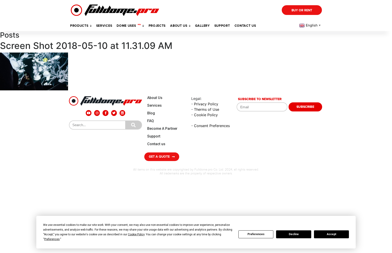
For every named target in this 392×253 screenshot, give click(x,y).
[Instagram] (97, 113)
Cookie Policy (206, 115)
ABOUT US (178, 26)
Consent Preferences (212, 125)
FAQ (150, 121)
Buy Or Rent (302, 10)
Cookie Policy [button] (136, 234)
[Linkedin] (122, 113)
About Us (154, 98)
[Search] (133, 125)
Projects (157, 26)
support (222, 26)
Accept (331, 234)
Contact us (245, 26)
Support (153, 136)
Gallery (202, 26)
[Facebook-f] (105, 113)
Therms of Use (206, 109)
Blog (151, 113)
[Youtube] (88, 113)
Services (104, 26)
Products (79, 26)
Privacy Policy (206, 104)
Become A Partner (162, 128)
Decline (294, 234)
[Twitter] (114, 113)
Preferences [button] (52, 239)
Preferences (256, 234)
